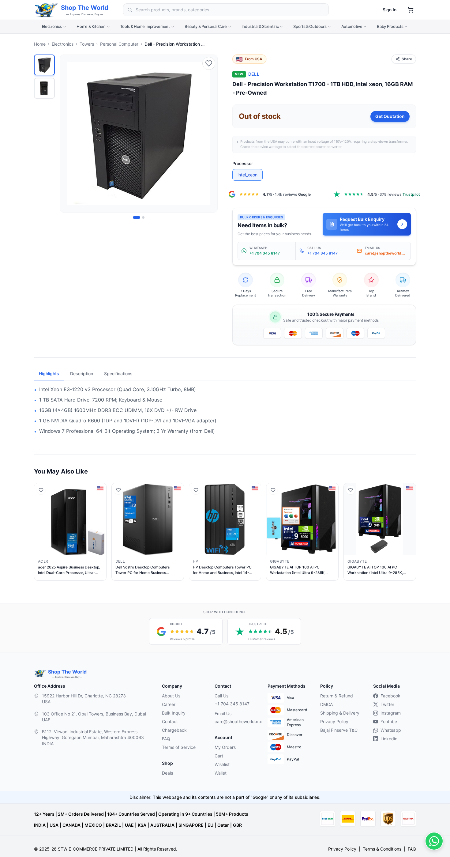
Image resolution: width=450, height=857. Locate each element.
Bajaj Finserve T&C (339, 730)
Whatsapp (391, 730)
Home (40, 44)
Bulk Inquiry (174, 712)
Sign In (389, 9)
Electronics (52, 26)
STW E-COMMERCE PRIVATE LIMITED (95, 848)
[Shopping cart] (410, 9)
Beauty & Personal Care (206, 26)
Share (407, 59)
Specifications (118, 373)
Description (81, 373)
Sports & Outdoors (309, 26)
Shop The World (84, 7)
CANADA (71, 825)
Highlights (49, 373)
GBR (237, 825)
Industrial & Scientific (260, 26)
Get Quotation (390, 116)
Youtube (389, 721)
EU (210, 825)
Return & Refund (336, 695)
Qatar (223, 825)
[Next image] (209, 133)
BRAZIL (113, 825)
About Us (171, 695)
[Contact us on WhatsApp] (434, 841)
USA (54, 825)
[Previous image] (67, 133)
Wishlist (222, 764)
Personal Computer (119, 44)
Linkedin (389, 738)
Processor (242, 163)
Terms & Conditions (382, 848)
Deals (167, 773)
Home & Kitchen (91, 26)
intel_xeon (247, 174)
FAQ (166, 738)
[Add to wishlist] (209, 63)
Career (168, 704)
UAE (129, 825)
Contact (170, 721)
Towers (87, 44)
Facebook (390, 695)
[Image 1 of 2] (136, 217)
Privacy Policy (334, 721)
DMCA (326, 704)
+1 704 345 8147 (232, 703)
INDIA (40, 825)
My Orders (225, 747)
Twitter (387, 704)
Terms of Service (179, 747)
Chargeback (174, 730)
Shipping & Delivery (339, 712)
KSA (142, 825)
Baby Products (390, 26)
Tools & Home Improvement (145, 26)
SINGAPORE (191, 825)
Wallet (221, 773)
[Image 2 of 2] (143, 217)
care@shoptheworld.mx (236, 721)
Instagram (391, 712)
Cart (219, 755)
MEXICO (93, 825)
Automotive (351, 26)
